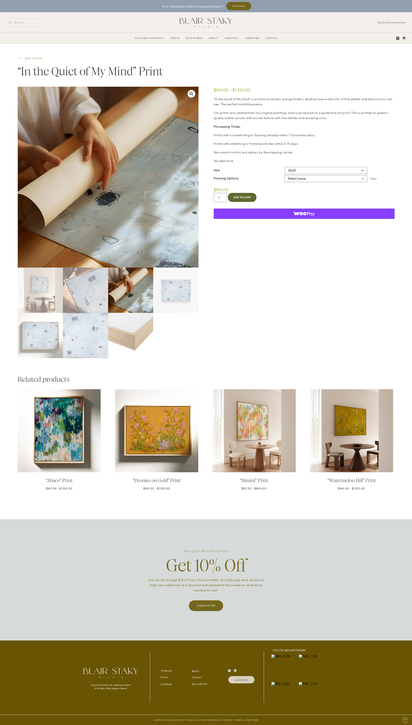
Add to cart (242, 197)
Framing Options (226, 178)
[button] (191, 94)
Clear (373, 178)
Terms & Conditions (246, 720)
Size (217, 170)
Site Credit (227, 720)
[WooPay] (304, 214)
